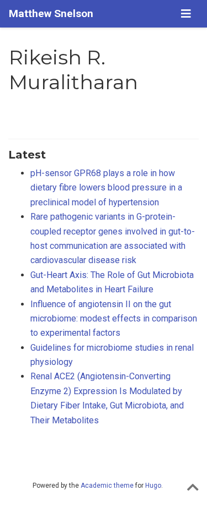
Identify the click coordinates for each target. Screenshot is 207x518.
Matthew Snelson (51, 13)
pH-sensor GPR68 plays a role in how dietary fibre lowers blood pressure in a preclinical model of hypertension (106, 188)
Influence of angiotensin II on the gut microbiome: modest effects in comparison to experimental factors (113, 319)
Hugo (153, 485)
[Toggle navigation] (186, 14)
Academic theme (107, 485)
